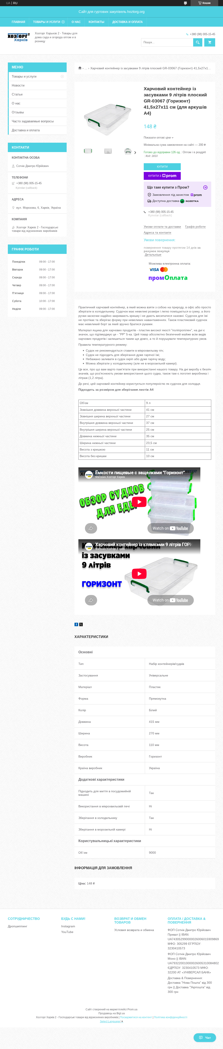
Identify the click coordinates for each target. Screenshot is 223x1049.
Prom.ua (132, 1009)
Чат (208, 1037)
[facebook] (76, 625)
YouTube (67, 932)
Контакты (96, 22)
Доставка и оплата (127, 22)
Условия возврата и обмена (134, 930)
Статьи (17, 94)
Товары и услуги (46, 22)
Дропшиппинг (17, 926)
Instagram (68, 926)
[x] (81, 625)
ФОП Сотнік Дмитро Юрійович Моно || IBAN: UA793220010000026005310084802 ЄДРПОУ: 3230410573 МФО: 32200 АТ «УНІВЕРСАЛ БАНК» (193, 963)
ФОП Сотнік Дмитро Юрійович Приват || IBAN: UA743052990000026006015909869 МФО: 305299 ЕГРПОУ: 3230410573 (193, 939)
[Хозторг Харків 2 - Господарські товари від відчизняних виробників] (19, 37)
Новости (18, 85)
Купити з (154, 175)
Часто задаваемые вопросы (33, 121)
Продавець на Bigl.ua (111, 1013)
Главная (18, 22)
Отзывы (18, 112)
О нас (76, 22)
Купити (162, 166)
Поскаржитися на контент (136, 1017)
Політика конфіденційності (170, 1017)
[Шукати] (197, 42)
